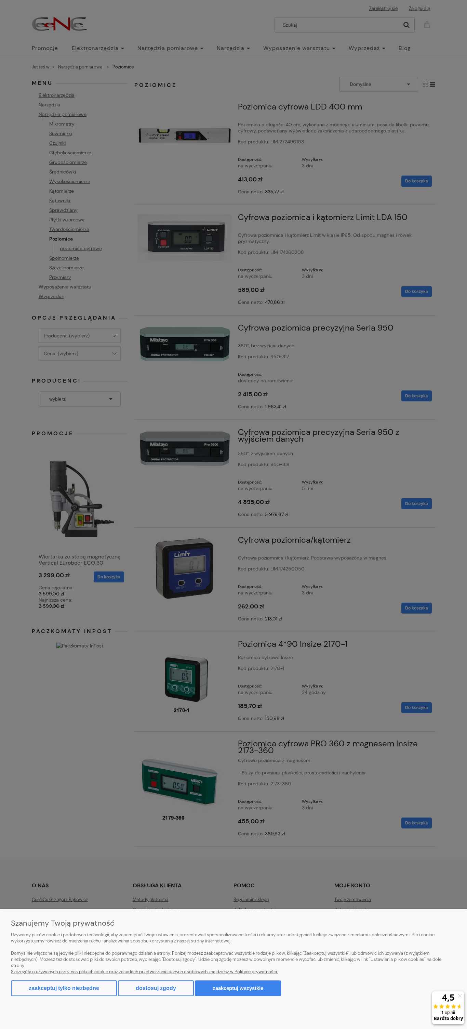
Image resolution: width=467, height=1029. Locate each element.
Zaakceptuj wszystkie (238, 988)
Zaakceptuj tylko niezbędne (64, 988)
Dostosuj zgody (156, 988)
